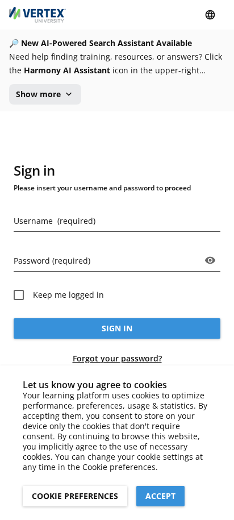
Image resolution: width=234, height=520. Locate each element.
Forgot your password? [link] (117, 358)
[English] (210, 15)
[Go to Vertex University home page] (37, 14)
